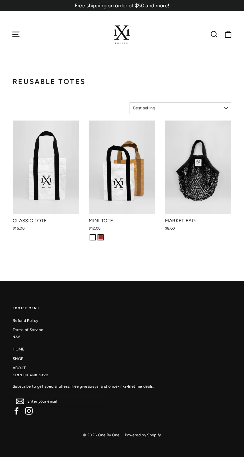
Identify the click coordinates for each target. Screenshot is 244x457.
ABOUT (19, 368)
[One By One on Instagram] (29, 411)
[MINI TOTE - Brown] (100, 237)
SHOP (18, 359)
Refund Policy (25, 320)
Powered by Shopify (143, 435)
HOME (18, 349)
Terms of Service (28, 330)
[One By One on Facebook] (16, 411)
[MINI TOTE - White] (92, 237)
